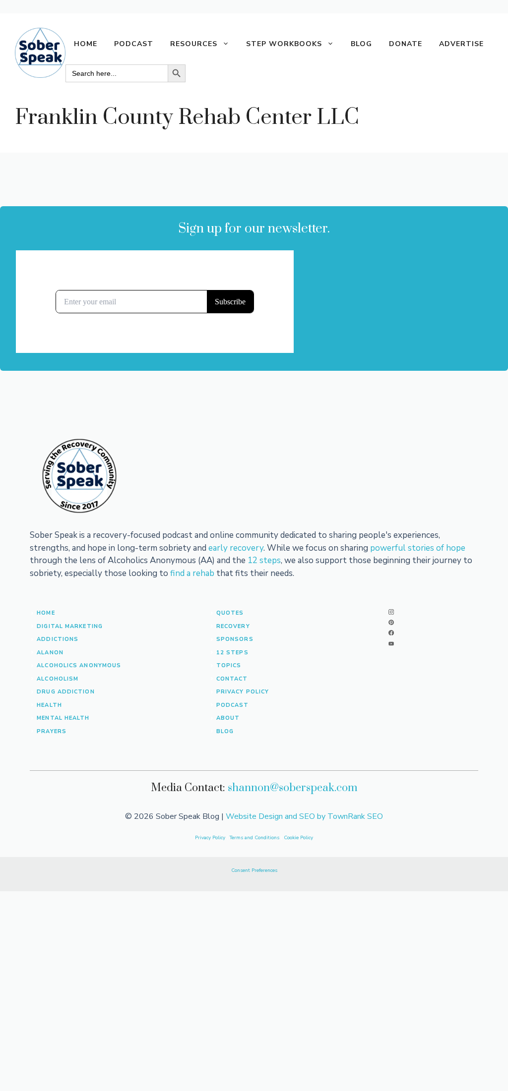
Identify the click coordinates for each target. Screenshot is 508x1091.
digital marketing (70, 626)
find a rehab (192, 573)
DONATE (405, 44)
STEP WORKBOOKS (284, 44)
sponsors (235, 639)
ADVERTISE (461, 44)
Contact (232, 679)
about (228, 718)
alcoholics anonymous (79, 665)
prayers (51, 731)
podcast (232, 705)
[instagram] (391, 612)
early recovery (235, 548)
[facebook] (391, 632)
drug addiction (65, 691)
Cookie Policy (298, 837)
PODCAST (133, 44)
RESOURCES (193, 44)
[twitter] (391, 622)
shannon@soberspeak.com (293, 788)
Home (85, 44)
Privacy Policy (242, 691)
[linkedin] (391, 643)
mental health (63, 718)
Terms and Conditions (255, 837)
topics (229, 665)
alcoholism (57, 679)
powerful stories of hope (417, 548)
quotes (230, 613)
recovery (233, 626)
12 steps (264, 560)
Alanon (50, 652)
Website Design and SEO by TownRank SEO (304, 816)
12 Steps (232, 652)
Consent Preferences (254, 870)
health (49, 705)
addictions (57, 639)
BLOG (361, 44)
